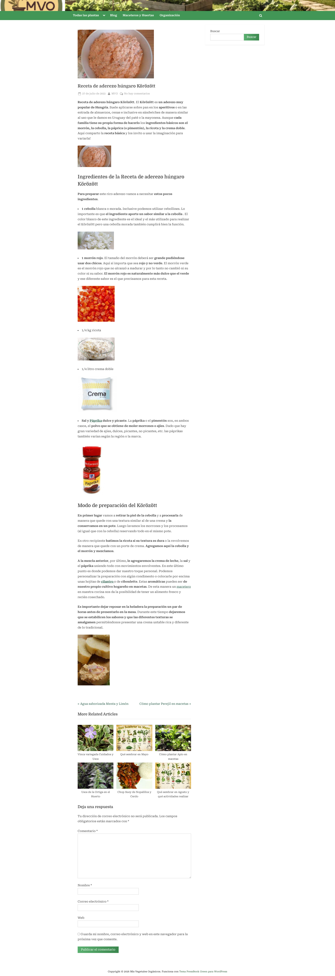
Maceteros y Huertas (138, 15)
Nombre (85, 885)
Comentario (88, 831)
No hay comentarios (137, 94)
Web (81, 917)
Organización (170, 15)
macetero (184, 586)
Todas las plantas (86, 15)
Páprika (96, 420)
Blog (113, 15)
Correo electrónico (93, 901)
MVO (114, 93)
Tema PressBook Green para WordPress (203, 971)
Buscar (215, 31)
